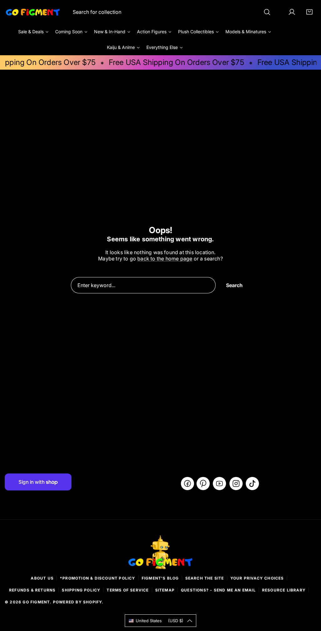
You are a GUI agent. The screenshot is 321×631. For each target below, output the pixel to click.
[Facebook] (187, 483)
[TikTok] (252, 483)
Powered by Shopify (77, 602)
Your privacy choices (257, 578)
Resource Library (284, 590)
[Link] (33, 12)
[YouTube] (219, 483)
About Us (42, 578)
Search (234, 285)
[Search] (267, 12)
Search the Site (204, 578)
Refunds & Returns (32, 590)
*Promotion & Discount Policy (97, 578)
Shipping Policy (81, 590)
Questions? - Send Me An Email (218, 590)
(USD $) (159, 620)
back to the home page (164, 258)
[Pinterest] (203, 483)
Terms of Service (128, 590)
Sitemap (165, 590)
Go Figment (36, 602)
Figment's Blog (160, 578)
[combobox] (172, 12)
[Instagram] (236, 483)
